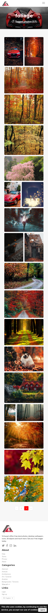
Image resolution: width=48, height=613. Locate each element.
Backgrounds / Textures (10, 582)
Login (4, 592)
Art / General (6, 577)
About (4, 562)
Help (3, 554)
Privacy (4, 559)
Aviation (5, 579)
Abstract (5, 569)
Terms (4, 556)
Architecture (6, 574)
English (8, 598)
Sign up (4, 594)
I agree (42, 610)
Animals (5, 572)
